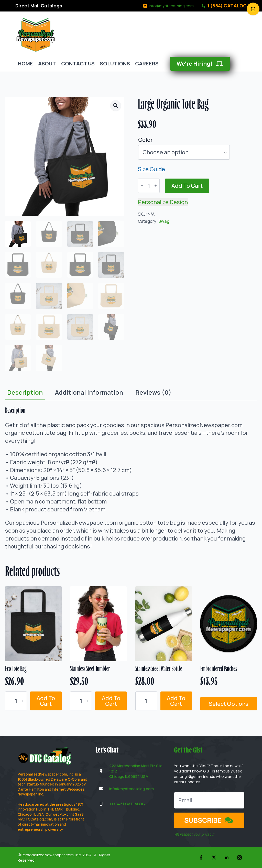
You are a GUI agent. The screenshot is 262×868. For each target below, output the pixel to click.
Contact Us (78, 63)
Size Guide (151, 169)
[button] (115, 105)
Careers (147, 63)
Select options (228, 704)
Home (25, 63)
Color (145, 140)
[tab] (25, 392)
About (47, 63)
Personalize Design (163, 202)
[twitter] (214, 857)
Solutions (115, 63)
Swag (163, 221)
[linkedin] (227, 857)
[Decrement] (142, 186)
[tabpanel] (131, 478)
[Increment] (155, 186)
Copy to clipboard (253, 9)
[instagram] (239, 857)
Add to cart (187, 186)
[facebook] (201, 857)
